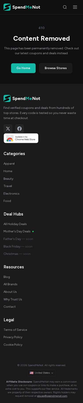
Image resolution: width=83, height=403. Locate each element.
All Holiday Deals (15, 224)
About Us (10, 292)
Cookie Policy (13, 345)
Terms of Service (15, 330)
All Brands (10, 284)
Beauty (8, 179)
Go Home (23, 68)
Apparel (9, 164)
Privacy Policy (13, 337)
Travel (8, 186)
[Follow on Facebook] (19, 128)
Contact (10, 307)
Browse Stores (56, 68)
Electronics (11, 194)
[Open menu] (75, 7)
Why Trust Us (13, 299)
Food (7, 201)
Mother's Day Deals (17, 231)
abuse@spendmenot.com (52, 395)
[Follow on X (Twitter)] (8, 128)
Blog (7, 277)
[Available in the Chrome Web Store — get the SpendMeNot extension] (41, 138)
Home (8, 171)
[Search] (65, 7)
